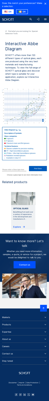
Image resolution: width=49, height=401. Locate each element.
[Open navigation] (45, 19)
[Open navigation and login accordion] (38, 19)
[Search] (30, 19)
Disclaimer (13, 383)
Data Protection (32, 383)
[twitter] (29, 394)
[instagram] (20, 394)
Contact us (24, 264)
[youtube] (33, 394)
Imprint (21, 383)
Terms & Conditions (24, 385)
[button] (24, 317)
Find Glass (38, 168)
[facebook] (16, 394)
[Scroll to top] (43, 308)
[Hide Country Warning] (45, 3)
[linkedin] (24, 394)
